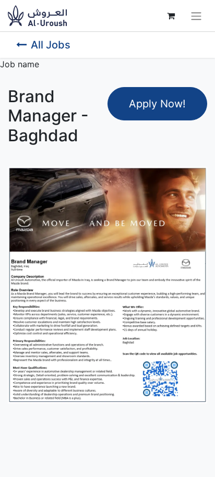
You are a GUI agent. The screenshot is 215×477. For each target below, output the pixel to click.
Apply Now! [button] (157, 103)
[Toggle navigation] (196, 15)
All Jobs (50, 45)
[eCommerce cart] (170, 15)
